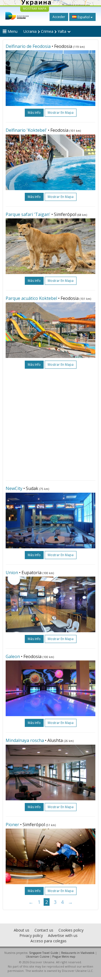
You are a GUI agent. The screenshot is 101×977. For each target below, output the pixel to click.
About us (21, 930)
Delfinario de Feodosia (28, 46)
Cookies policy (70, 930)
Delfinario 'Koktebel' (26, 130)
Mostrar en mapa (61, 112)
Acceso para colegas (48, 940)
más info (34, 112)
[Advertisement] (50, 424)
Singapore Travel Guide (43, 953)
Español (83, 17)
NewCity (14, 488)
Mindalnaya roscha (25, 740)
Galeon (13, 656)
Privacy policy (31, 935)
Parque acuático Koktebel (31, 298)
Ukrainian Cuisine (37, 956)
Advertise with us (63, 935)
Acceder (59, 17)
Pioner (12, 824)
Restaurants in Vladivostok (78, 953)
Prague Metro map (63, 956)
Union (12, 572)
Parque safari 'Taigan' (28, 214)
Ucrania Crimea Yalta (45, 31)
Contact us (43, 930)
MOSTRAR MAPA (34, 8)
